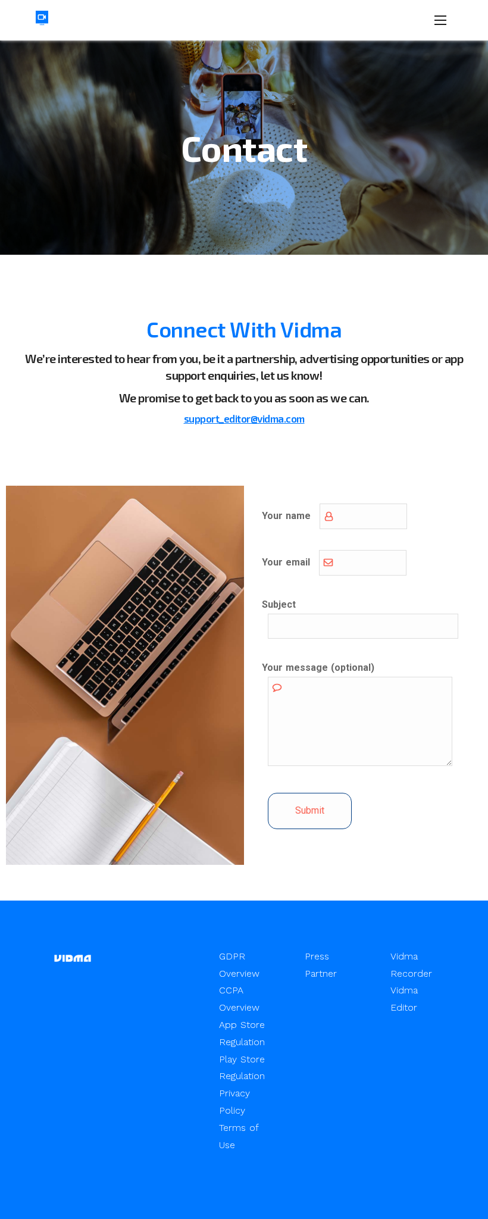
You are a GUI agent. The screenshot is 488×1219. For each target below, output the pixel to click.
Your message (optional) (318, 667)
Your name (286, 515)
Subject (279, 604)
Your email (286, 562)
